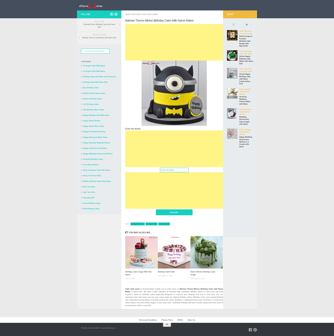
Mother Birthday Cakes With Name (97, 181)
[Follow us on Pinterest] (115, 14)
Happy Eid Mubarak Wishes (94, 132)
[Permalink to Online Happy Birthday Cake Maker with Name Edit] (232, 55)
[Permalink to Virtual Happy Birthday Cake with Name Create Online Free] (232, 73)
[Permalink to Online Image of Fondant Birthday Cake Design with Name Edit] (232, 35)
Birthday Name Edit (166, 272)
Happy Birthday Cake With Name (141, 14)
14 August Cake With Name (94, 66)
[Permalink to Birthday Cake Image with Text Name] (141, 252)
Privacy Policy (167, 320)
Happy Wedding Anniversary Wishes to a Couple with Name (245, 142)
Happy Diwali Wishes (91, 121)
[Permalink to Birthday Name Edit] (174, 252)
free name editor (151, 224)
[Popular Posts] (246, 24)
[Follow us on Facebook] (111, 14)
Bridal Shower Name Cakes (94, 93)
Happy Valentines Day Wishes (95, 148)
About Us (191, 320)
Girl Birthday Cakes (91, 104)
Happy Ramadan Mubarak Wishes (96, 143)
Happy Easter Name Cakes (93, 126)
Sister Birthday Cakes (92, 203)
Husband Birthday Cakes (93, 159)
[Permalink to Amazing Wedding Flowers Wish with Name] (232, 93)
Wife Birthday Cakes (91, 209)
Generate (174, 212)
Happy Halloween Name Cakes (95, 137)
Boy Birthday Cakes (91, 88)
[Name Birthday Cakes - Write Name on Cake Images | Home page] (90, 5)
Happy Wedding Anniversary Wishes (98, 154)
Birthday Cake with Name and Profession (99, 77)
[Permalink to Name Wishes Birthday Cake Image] (206, 252)
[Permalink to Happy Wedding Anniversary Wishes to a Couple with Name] (232, 133)
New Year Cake (89, 187)
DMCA (180, 320)
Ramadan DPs (89, 198)
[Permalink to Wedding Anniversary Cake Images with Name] (232, 113)
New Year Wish (89, 192)
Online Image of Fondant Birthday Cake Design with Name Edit (245, 41)
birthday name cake (137, 224)
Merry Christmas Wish (92, 176)
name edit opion (164, 224)
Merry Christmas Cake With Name (96, 170)
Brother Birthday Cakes (92, 99)
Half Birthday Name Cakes (93, 110)
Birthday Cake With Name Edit (95, 82)
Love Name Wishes (91, 165)
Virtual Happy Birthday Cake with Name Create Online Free (244, 79)
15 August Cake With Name (94, 71)
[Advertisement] (174, 42)
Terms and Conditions (148, 320)
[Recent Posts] (233, 24)
